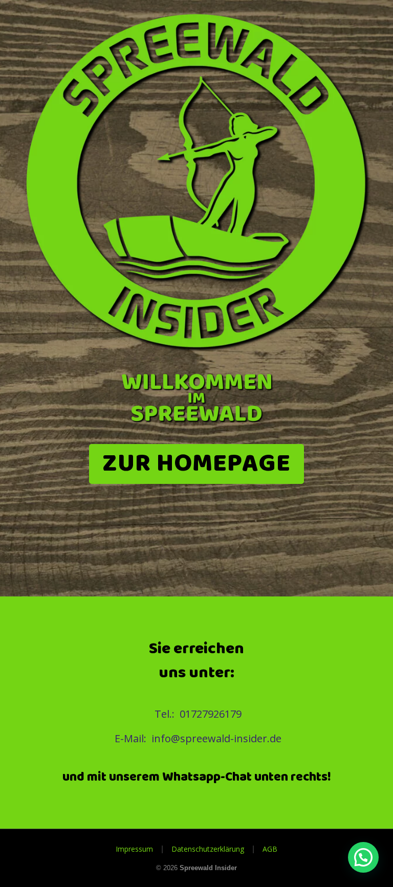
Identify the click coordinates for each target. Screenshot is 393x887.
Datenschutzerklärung (207, 849)
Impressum (134, 849)
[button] (363, 857)
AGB (270, 849)
